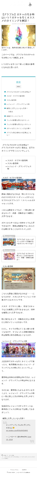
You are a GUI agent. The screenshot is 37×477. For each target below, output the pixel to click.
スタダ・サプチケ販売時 (16, 96)
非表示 (18, 86)
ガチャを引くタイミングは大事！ (19, 128)
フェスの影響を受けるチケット (18, 120)
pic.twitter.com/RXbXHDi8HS (17, 430)
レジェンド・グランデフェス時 (18, 104)
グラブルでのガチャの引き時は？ (19, 92)
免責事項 (24, 469)
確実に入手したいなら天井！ (17, 108)
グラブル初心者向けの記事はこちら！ (19, 134)
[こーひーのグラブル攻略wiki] (18, 5)
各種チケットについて (15, 116)
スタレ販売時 (11, 100)
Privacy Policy (14, 469)
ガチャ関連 (5, 10)
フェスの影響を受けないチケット (19, 124)
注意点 (10, 111)
